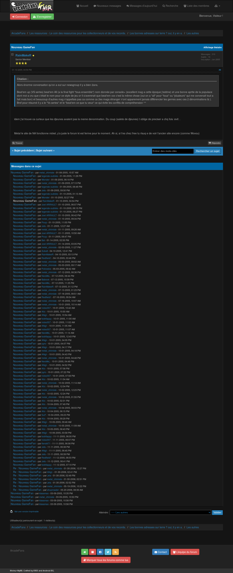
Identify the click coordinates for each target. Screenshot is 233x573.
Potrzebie (46, 268)
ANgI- (44, 314)
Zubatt (45, 250)
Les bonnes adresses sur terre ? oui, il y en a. (156, 33)
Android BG (48, 571)
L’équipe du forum (186, 552)
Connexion (21, 16)
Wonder (46, 179)
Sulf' (44, 414)
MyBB (19, 571)
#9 (220, 69)
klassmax (44, 493)
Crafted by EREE (30, 571)
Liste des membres (197, 5)
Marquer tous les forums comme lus (107, 560)
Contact (162, 552)
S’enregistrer (44, 16)
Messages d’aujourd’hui (143, 5)
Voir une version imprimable (26, 511)
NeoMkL (46, 275)
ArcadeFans (18, 33)
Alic (43, 311)
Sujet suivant (44, 150)
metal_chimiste (46, 172)
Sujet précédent (24, 150)
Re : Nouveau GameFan (27, 468)
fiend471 (46, 443)
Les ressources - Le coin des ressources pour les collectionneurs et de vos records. (77, 33)
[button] (217, 5)
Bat (43, 240)
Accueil (83, 5)
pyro (44, 343)
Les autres (193, 33)
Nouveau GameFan (22, 172)
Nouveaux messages (108, 5)
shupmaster (53, 489)
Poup (44, 222)
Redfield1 (46, 257)
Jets (44, 190)
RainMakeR (23, 55)
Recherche (171, 5)
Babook (45, 279)
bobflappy (47, 318)
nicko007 (46, 307)
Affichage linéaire (213, 47)
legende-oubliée (50, 175)
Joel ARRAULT (49, 204)
